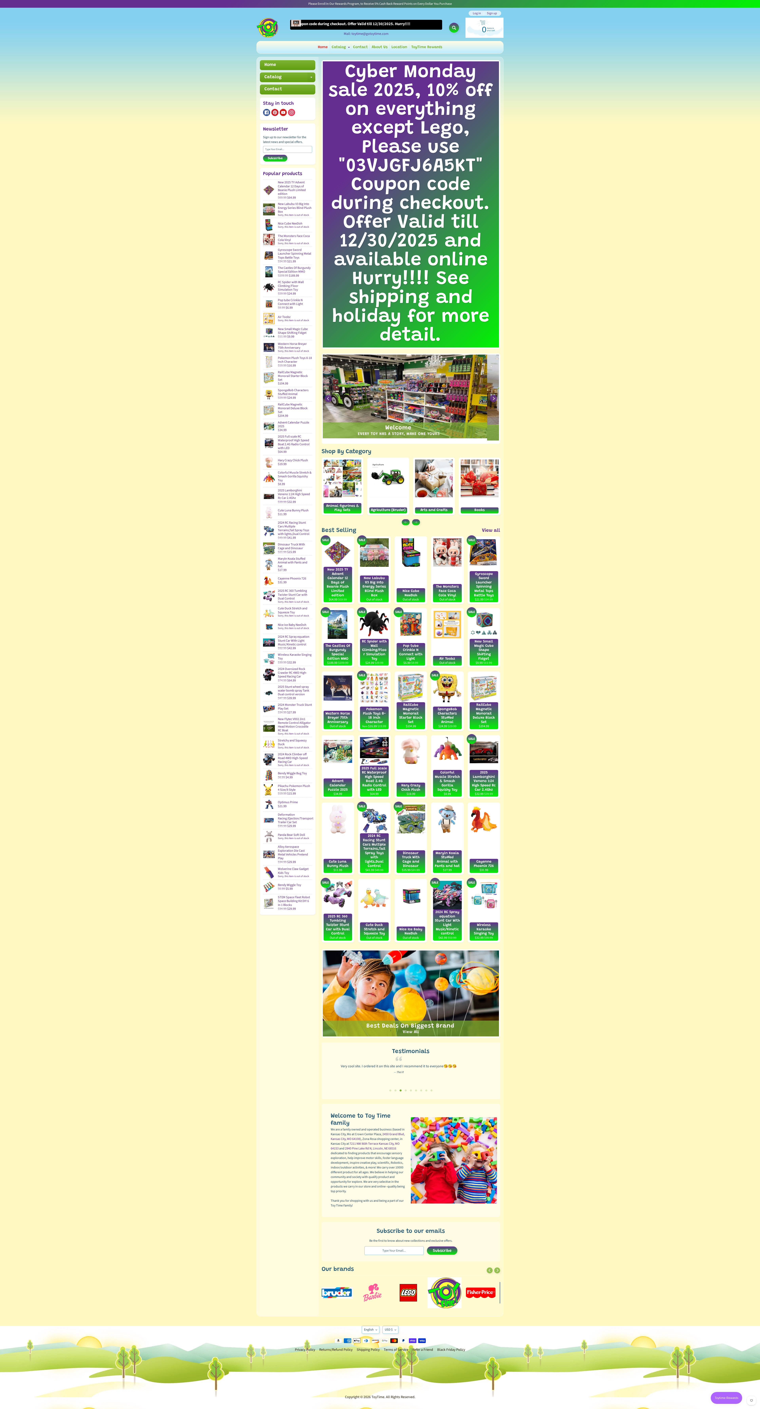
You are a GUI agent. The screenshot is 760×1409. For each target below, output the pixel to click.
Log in (477, 13)
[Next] (493, 398)
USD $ (389, 1329)
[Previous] (328, 398)
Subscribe (275, 158)
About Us (380, 47)
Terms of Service (396, 1349)
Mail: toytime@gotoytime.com (366, 34)
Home (323, 47)
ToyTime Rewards (426, 47)
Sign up (492, 13)
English (369, 1329)
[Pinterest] (274, 112)
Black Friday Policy (451, 1349)
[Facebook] (266, 112)
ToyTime (377, 1397)
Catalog (341, 48)
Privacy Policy (305, 1349)
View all (491, 530)
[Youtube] (283, 112)
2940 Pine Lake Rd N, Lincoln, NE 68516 (370, 1148)
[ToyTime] (267, 28)
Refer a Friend (422, 1349)
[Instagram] (291, 112)
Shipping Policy (368, 1349)
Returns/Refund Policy (335, 1349)
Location (399, 47)
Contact (360, 47)
